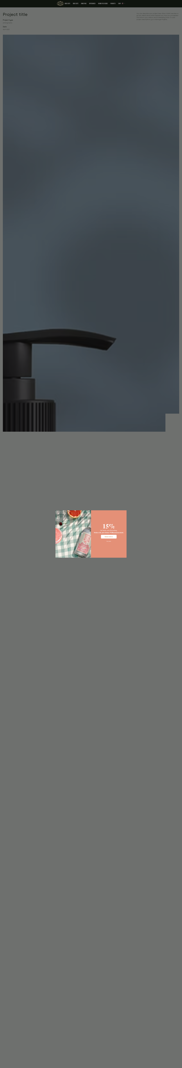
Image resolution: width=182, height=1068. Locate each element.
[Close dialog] (57, 512)
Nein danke (108, 541)
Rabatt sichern (109, 537)
